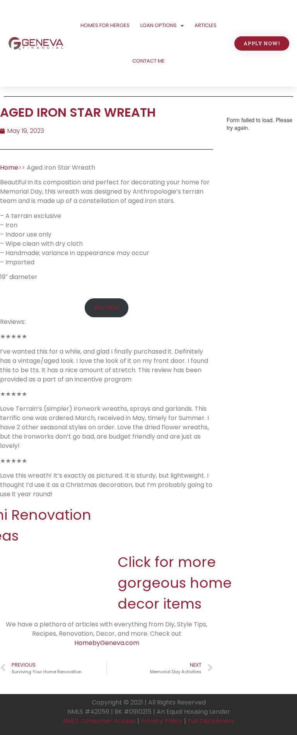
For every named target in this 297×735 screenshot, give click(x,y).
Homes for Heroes (105, 25)
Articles (206, 25)
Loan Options (158, 25)
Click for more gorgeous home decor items (175, 583)
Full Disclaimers (211, 720)
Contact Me (148, 61)
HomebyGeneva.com (106, 642)
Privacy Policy (162, 720)
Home (9, 167)
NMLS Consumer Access (99, 720)
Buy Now (106, 307)
